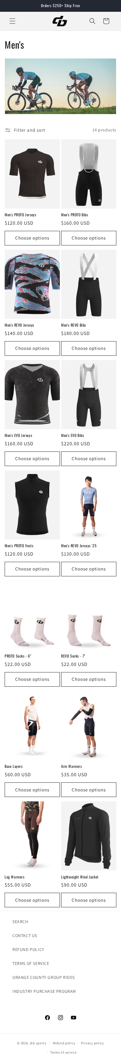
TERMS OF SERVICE (30, 963)
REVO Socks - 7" (73, 656)
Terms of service (63, 1052)
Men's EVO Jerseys (18, 435)
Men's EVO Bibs (72, 435)
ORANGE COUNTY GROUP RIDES (43, 977)
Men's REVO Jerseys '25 (78, 545)
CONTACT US (24, 935)
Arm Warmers (71, 766)
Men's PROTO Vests (19, 545)
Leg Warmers (15, 876)
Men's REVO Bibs (73, 325)
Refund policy (64, 1043)
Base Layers (14, 766)
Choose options (32, 238)
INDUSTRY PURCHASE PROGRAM (44, 991)
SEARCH (20, 921)
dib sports (38, 1043)
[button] (12, 21)
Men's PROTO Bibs (74, 214)
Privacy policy (92, 1043)
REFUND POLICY (28, 949)
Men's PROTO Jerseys (20, 214)
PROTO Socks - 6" (18, 656)
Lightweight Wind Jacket (80, 876)
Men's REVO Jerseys (19, 325)
